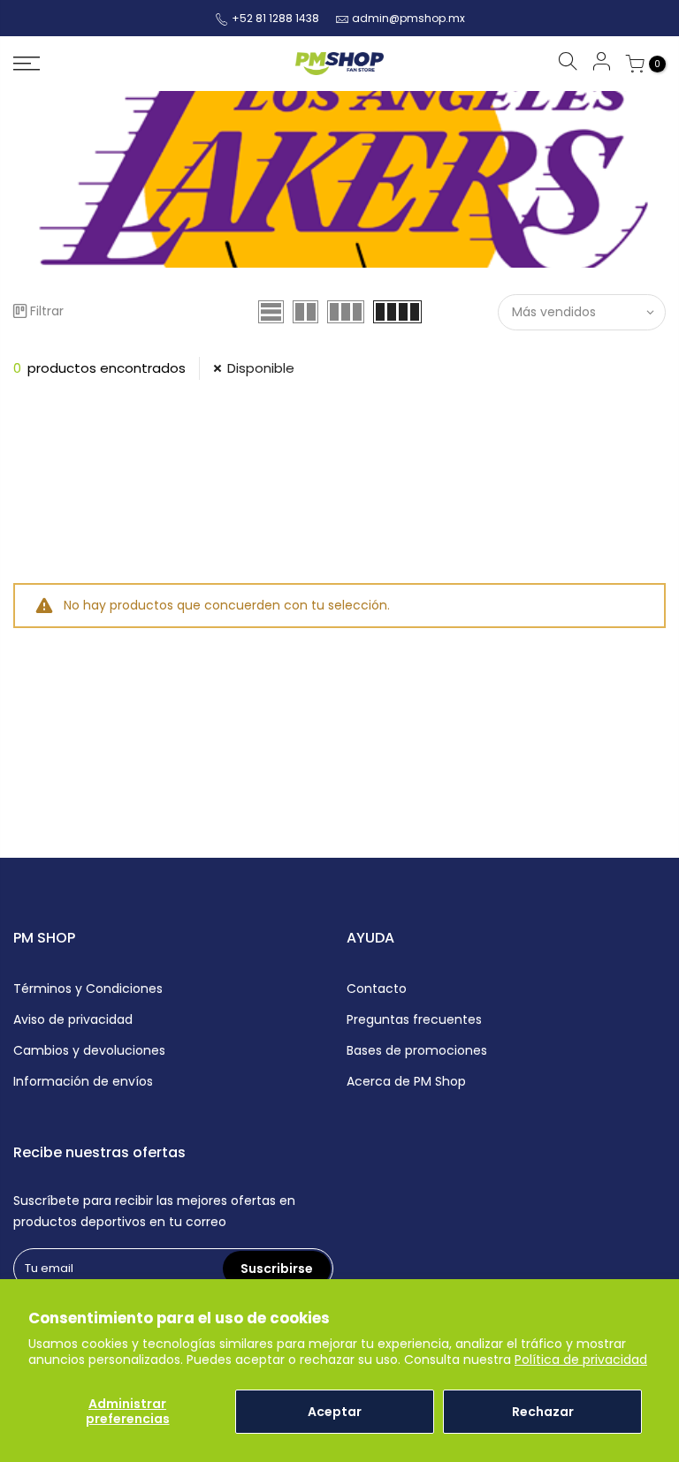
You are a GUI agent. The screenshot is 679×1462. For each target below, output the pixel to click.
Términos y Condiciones (88, 988)
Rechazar (543, 1411)
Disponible (260, 368)
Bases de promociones (417, 1050)
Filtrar (47, 311)
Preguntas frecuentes (414, 1019)
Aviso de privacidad (73, 1019)
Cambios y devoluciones (89, 1050)
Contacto (377, 988)
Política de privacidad (581, 1359)
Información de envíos (83, 1081)
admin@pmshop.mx (408, 18)
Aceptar (335, 1411)
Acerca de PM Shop (406, 1081)
